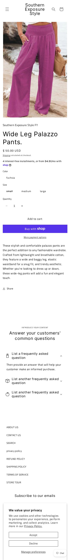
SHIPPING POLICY (16, 467)
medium (26, 191)
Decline (33, 543)
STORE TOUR (14, 482)
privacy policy (14, 451)
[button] (7, 9)
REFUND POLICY (16, 459)
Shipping (6, 155)
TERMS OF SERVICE (17, 474)
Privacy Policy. (33, 526)
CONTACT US (14, 435)
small (11, 191)
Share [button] (10, 288)
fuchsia (10, 178)
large (43, 191)
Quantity (7, 199)
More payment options (35, 237)
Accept (33, 535)
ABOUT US (12, 427)
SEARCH (11, 443)
